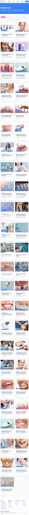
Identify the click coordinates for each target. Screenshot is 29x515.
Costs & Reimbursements (11, 19)
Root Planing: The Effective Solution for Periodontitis (21, 333)
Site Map (16, 504)
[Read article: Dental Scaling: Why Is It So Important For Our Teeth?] (7, 365)
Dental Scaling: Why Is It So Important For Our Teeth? (6, 373)
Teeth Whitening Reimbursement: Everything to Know (7, 314)
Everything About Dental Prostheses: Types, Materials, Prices (21, 135)
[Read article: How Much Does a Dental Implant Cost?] (7, 227)
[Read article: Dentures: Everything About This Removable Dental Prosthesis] (7, 127)
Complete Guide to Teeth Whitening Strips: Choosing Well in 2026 (6, 96)
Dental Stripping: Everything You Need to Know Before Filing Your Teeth (7, 412)
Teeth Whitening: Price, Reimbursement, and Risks (21, 314)
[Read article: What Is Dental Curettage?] (7, 247)
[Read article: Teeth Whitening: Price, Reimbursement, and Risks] (21, 306)
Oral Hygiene (10, 505)
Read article (3, 39)
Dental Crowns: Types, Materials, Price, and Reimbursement (20, 116)
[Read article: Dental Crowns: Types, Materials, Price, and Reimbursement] (21, 108)
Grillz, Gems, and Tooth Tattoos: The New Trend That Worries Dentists (7, 393)
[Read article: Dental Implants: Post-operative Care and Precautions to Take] (7, 147)
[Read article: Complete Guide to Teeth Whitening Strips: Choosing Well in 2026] (7, 88)
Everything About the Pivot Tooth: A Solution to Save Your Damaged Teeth (21, 471)
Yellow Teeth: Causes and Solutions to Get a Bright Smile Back (21, 432)
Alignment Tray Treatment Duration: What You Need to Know (7, 194)
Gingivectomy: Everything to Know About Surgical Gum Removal (21, 393)
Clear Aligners (24, 503)
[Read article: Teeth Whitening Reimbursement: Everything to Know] (7, 306)
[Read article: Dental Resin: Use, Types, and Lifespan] (21, 247)
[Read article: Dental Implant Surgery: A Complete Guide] (21, 286)
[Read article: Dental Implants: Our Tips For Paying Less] (7, 167)
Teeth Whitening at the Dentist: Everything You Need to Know (21, 451)
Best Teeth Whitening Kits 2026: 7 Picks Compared (7, 55)
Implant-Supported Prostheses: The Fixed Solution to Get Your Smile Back (21, 96)
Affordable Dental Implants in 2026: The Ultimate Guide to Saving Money (7, 75)
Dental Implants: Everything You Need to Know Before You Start (21, 175)
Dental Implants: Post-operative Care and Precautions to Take (7, 155)
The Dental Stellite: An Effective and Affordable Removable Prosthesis (7, 490)
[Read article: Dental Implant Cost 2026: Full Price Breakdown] (7, 27)
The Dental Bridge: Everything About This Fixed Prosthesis (7, 116)
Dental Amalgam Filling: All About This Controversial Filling (7, 333)
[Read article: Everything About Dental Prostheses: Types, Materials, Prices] (21, 127)
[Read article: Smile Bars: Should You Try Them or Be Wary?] (7, 443)
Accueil (1, 5)
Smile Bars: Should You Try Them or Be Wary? (6, 451)
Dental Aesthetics (17, 17)
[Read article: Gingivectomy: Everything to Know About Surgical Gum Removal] (21, 384)
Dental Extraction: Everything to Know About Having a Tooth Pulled (21, 353)
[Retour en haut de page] (27, 512)
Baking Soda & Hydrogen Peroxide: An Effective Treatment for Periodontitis (21, 75)
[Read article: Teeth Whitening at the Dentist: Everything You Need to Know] (21, 443)
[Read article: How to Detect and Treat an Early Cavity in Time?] (7, 286)
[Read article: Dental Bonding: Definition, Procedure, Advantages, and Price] (21, 207)
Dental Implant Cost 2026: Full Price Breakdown (7, 35)
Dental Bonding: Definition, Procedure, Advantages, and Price (21, 215)
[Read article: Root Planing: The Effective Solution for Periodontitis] (21, 325)
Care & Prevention (19, 19)
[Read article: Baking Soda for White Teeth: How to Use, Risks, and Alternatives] (7, 424)
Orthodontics (10, 507)
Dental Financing (10, 506)
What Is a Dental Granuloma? (7, 273)
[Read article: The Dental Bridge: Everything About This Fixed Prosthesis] (7, 108)
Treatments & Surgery (24, 17)
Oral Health (9, 504)
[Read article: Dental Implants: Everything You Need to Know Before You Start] (21, 167)
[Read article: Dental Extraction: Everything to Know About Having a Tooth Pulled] (21, 345)
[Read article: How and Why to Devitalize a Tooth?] (21, 266)
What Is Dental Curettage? (6, 254)
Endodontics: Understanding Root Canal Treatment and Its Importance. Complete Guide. (21, 236)
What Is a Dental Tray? (6, 214)
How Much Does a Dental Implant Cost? (6, 235)
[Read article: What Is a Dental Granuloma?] (7, 266)
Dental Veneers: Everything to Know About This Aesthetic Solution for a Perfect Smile (21, 412)
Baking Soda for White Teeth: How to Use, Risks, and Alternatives (7, 432)
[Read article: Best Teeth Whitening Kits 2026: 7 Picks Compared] (7, 47)
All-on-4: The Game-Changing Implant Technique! (21, 155)
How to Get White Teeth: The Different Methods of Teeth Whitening (7, 471)
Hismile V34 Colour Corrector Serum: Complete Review (21, 55)
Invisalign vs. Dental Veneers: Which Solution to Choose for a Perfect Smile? (21, 373)
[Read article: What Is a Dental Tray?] (7, 207)
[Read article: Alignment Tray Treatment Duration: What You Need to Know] (7, 186)
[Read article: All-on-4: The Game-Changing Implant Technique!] (21, 147)
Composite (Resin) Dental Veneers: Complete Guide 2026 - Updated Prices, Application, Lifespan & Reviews (21, 195)
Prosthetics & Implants (10, 17)
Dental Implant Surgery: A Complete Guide (20, 294)
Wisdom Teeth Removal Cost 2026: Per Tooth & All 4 (21, 35)
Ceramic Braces (24, 505)
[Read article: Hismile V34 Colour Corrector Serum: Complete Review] (21, 47)
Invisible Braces (24, 504)
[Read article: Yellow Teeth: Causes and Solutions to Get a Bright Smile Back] (21, 424)
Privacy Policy (17, 503)
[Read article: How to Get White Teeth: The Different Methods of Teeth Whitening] (7, 463)
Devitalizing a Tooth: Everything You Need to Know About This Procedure (7, 353)
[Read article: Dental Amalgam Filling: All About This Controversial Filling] (7, 325)
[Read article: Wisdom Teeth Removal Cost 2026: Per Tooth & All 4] (21, 27)
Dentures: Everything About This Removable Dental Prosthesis (7, 135)
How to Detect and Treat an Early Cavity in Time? (6, 294)
